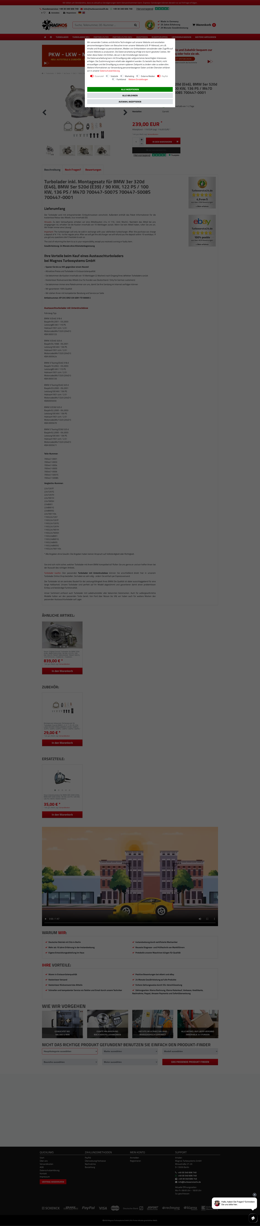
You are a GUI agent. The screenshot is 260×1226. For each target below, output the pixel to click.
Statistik (114, 76)
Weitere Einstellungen (138, 79)
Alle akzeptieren (130, 89)
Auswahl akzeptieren (130, 101)
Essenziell (99, 76)
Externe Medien (148, 76)
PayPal (165, 76)
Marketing (129, 76)
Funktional (121, 79)
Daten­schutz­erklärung (110, 70)
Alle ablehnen (130, 95)
